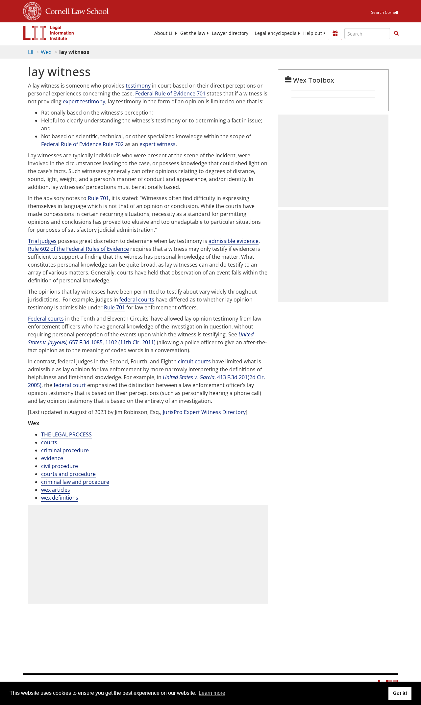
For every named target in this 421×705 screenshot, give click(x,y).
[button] (396, 33)
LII (30, 52)
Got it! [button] (400, 693)
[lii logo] (48, 33)
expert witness (157, 144)
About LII (164, 33)
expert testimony (84, 101)
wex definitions (59, 497)
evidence (52, 458)
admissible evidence (234, 241)
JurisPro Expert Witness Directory (204, 412)
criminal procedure (65, 450)
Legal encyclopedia (276, 33)
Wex (46, 52)
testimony (138, 85)
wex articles (55, 489)
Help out (312, 33)
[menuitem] (164, 33)
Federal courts (46, 318)
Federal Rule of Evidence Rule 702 (82, 144)
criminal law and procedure (75, 481)
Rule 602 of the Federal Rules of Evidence (78, 248)
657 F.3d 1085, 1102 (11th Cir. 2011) (141, 338)
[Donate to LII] (335, 33)
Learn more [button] (212, 693)
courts (49, 442)
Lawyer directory (230, 33)
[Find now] (396, 33)
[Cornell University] (32, 10)
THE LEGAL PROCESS (66, 434)
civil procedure (59, 466)
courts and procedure (68, 474)
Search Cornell (384, 12)
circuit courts (194, 361)
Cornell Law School (75, 10)
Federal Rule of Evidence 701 (170, 93)
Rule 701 (98, 198)
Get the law (192, 33)
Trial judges (42, 241)
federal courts (136, 299)
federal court (70, 385)
